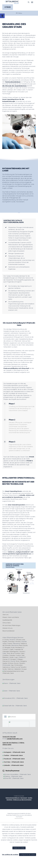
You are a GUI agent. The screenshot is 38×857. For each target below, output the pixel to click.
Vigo (12, 665)
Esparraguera (13, 651)
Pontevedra (18, 665)
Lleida (11, 657)
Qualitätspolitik (7, 620)
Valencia (10, 669)
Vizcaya (23, 669)
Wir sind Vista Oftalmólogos (11, 625)
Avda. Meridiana (16, 647)
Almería (17, 641)
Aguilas (4, 663)
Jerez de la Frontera (13, 653)
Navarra (21, 663)
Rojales (4, 641)
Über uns (5, 614)
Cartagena (23, 661)
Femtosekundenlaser (13, 82)
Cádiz (22, 653)
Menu (20, 13)
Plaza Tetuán (23, 645)
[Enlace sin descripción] (12, 2)
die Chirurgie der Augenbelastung (14, 86)
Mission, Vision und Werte (10, 617)
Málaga (19, 659)
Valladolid (17, 669)
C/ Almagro (12, 659)
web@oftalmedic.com (15, 739)
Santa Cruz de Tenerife (18, 667)
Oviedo (9, 643)
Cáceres (21, 651)
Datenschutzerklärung (13, 797)
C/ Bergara (6, 647)
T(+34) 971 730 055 (9, 737)
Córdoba (5, 655)
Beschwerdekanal (8, 631)
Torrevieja (11, 641)
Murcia (16, 663)
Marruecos (5, 661)
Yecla (17, 661)
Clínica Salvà (6, 623)
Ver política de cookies (10, 854)
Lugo (16, 657)
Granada (12, 655)
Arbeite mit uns (7, 628)
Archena (10, 663)
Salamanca (6, 667)
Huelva (18, 655)
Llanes (4, 643)
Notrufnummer (12, 771)
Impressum (23, 797)
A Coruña (5, 639)
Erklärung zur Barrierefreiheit (22, 799)
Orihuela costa (20, 639)
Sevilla (4, 669)
